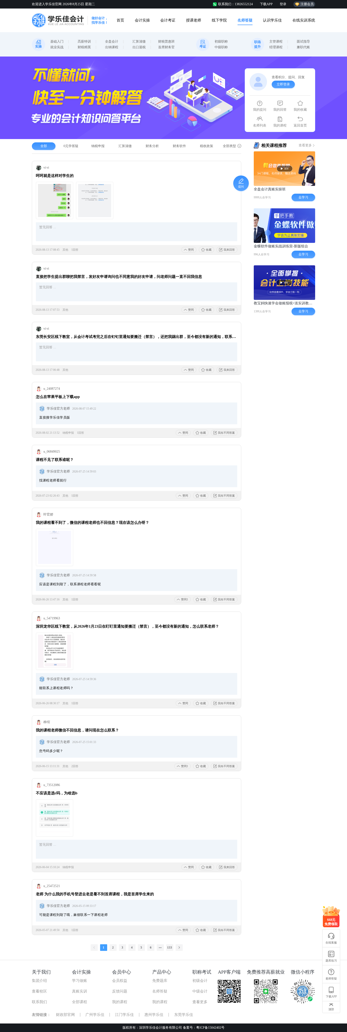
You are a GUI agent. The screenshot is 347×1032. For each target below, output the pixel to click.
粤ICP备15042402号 (210, 1027)
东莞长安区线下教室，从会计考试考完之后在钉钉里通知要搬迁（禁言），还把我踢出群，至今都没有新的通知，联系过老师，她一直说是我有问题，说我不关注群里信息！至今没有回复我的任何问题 (136, 337)
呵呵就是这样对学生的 (55, 176)
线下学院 (219, 20)
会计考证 (167, 20)
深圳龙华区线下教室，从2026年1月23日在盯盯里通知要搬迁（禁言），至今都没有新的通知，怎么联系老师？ (127, 626)
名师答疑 (245, 20)
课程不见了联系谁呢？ (55, 460)
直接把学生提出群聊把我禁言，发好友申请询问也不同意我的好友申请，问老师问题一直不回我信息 (119, 277)
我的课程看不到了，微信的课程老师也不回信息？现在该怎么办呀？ (92, 522)
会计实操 (142, 20)
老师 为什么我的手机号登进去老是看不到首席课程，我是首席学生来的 (95, 894)
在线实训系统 (303, 20)
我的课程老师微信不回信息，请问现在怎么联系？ (77, 730)
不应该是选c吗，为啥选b (56, 793)
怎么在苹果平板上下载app (58, 397)
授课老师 (193, 20)
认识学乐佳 (272, 20)
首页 (120, 20)
